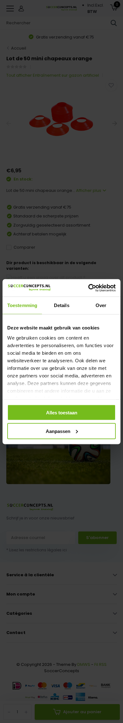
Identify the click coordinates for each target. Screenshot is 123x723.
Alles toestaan (61, 412)
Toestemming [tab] (22, 305)
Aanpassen (58, 431)
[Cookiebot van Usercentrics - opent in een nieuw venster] (88, 288)
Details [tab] (61, 305)
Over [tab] (101, 305)
